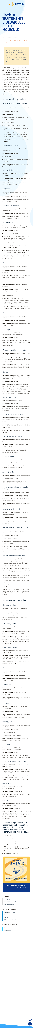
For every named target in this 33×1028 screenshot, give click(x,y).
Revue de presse (9, 904)
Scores (6, 917)
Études (6, 928)
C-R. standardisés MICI (10, 919)
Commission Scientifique (11, 902)
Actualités (7, 899)
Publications (7, 930)
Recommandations (10, 915)
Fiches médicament (9, 912)
